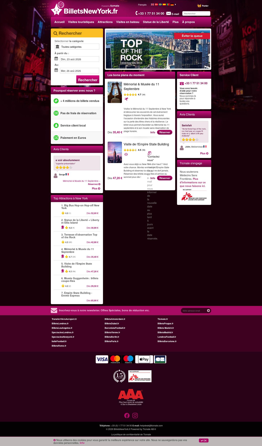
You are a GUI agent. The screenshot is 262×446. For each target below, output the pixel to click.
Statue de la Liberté (156, 22)
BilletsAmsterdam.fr (115, 319)
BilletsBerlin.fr (112, 336)
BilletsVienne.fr (112, 332)
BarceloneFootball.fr (115, 327)
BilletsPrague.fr (165, 323)
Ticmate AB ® (149, 428)
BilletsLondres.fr (60, 323)
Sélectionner (69, 41)
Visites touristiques (81, 22)
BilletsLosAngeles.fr (62, 327)
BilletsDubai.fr (112, 323)
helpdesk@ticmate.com (151, 425)
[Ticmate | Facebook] (127, 415)
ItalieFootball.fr (59, 341)
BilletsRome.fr (59, 345)
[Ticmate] (110, 5)
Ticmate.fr (163, 319)
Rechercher (87, 79)
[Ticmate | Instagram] (135, 415)
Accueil (59, 22)
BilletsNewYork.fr (122, 428)
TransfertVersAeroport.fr (64, 319)
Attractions (105, 22)
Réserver (164, 132)
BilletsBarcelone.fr (167, 341)
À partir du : (62, 53)
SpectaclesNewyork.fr (63, 336)
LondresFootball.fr (167, 336)
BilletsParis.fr (112, 341)
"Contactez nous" (153, 158)
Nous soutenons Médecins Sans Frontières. (193, 179)
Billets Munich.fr (166, 327)
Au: (57, 64)
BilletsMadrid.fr (165, 332)
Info (152, 132)
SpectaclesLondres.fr (63, 332)
